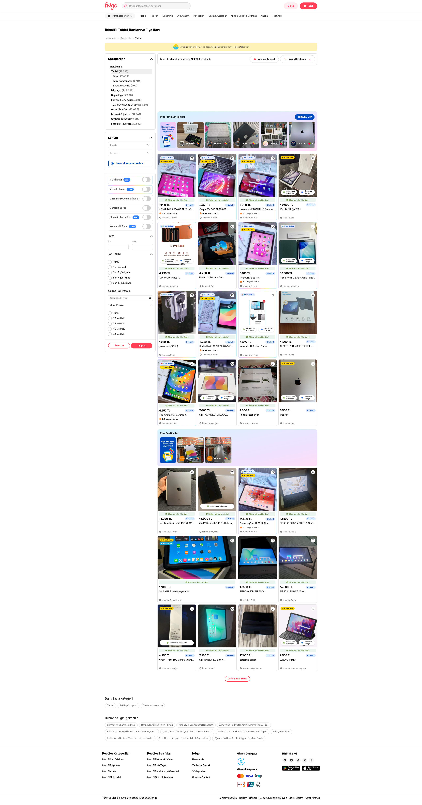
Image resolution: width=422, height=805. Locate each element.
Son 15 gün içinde (122, 283)
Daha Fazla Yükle (237, 678)
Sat (310, 5)
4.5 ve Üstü (119, 334)
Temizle (119, 345)
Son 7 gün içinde (121, 277)
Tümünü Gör (305, 116)
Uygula (142, 345)
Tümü (116, 262)
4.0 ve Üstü (119, 329)
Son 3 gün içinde (121, 272)
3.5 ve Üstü (119, 323)
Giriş (291, 5)
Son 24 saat (119, 267)
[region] (237, 135)
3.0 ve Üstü (119, 318)
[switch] (146, 179)
